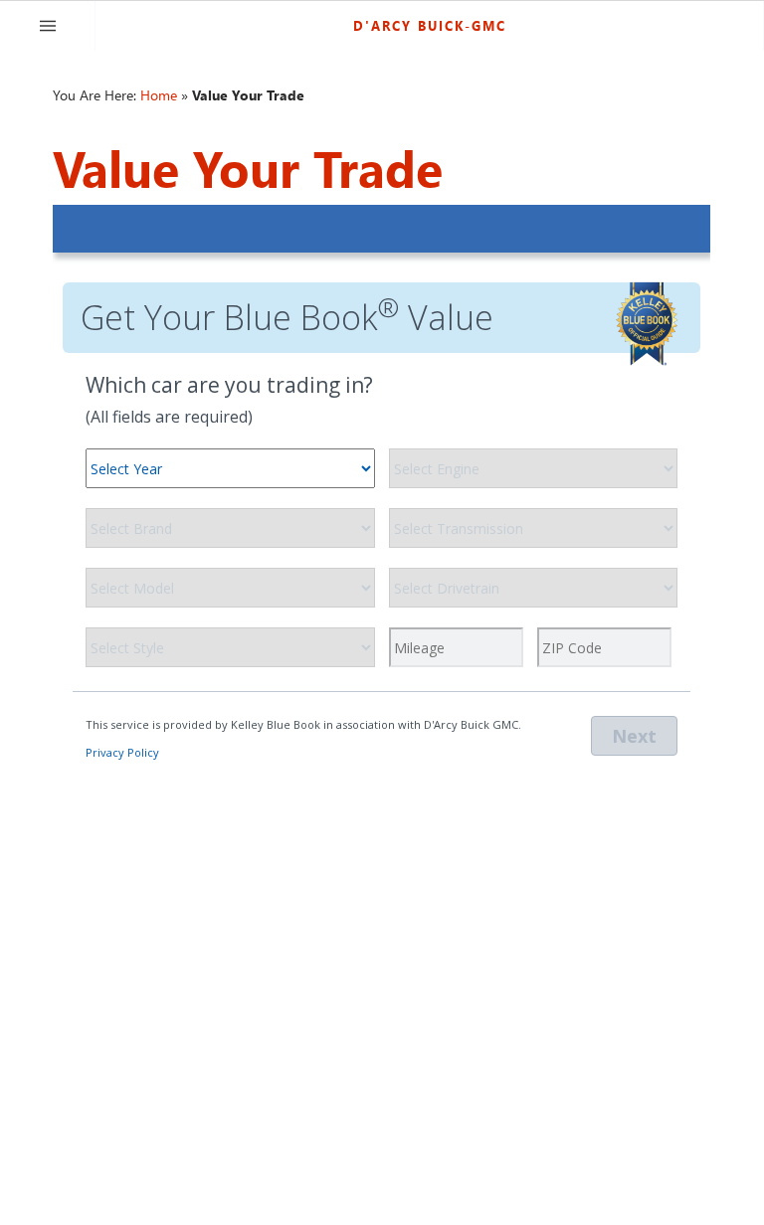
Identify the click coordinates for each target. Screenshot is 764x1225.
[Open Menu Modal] (48, 26)
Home (158, 95)
